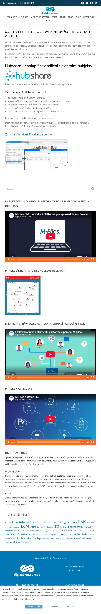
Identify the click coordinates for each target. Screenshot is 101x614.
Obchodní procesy (82, 531)
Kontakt (50, 21)
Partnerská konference (41, 535)
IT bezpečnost (33, 531)
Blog (70, 17)
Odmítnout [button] (54, 607)
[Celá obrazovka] (92, 259)
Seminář (82, 534)
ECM (25, 526)
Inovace (13, 530)
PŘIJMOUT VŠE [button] (33, 607)
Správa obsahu (44, 539)
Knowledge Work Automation (51, 531)
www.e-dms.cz (77, 584)
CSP (59, 522)
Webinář (15, 542)
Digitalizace (69, 522)
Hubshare (51, 527)
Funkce (24, 17)
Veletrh (68, 539)
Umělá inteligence (57, 539)
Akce (78, 17)
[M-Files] (50, 10)
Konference (68, 530)
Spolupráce (10, 538)
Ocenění (22, 534)
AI (6, 522)
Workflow (25, 543)
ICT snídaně (63, 526)
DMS (82, 521)
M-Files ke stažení (40, 17)
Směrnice (91, 535)
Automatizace (27, 522)
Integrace (22, 530)
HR (44, 527)
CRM (54, 522)
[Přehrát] (8, 259)
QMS (67, 534)
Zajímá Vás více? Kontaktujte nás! (29, 134)
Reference (89, 17)
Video (74, 538)
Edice (54, 17)
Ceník (62, 17)
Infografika (78, 526)
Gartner (40, 527)
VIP (78, 538)
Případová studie (57, 534)
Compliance (47, 522)
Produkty (12, 17)
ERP (34, 527)
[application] (50, 236)
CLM (39, 522)
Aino (9, 522)
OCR (30, 534)
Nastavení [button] (70, 607)
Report (73, 534)
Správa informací (27, 538)
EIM (31, 527)
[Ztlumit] (88, 259)
